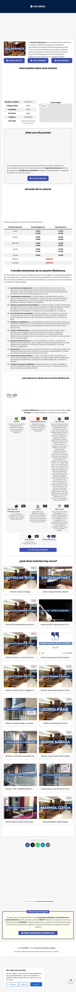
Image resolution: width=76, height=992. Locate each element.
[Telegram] (43, 845)
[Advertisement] (38, 24)
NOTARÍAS (39, 6)
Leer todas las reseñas (39, 550)
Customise (12, 984)
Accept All (36, 984)
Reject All (24, 984)
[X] (32, 845)
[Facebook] (27, 845)
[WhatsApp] (37, 845)
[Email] (48, 845)
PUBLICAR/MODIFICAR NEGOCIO (39, 933)
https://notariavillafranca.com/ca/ (28, 122)
